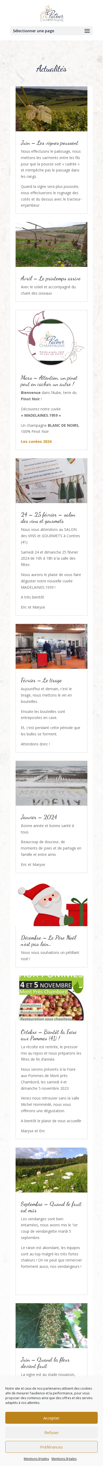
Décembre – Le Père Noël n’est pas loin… (48, 940)
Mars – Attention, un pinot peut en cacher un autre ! (49, 380)
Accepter (51, 1418)
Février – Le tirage (41, 680)
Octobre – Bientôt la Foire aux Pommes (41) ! (49, 1035)
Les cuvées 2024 (36, 441)
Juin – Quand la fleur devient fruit (45, 1362)
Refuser (51, 1432)
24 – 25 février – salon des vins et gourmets (48, 517)
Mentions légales (36, 1458)
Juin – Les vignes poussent (49, 142)
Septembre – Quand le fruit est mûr (51, 1207)
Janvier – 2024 (39, 817)
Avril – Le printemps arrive (51, 278)
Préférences (51, 1447)
